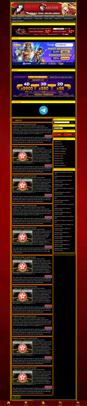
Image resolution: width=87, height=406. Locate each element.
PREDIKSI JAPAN (38, 18)
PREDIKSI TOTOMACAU (49, 16)
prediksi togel (30, 140)
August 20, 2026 (18, 207)
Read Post (48, 136)
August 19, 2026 (18, 229)
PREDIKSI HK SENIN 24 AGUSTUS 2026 (24, 124)
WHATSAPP (26, 405)
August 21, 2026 (18, 177)
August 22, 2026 (18, 148)
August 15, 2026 (18, 340)
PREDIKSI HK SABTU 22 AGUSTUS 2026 (24, 176)
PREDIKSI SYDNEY (38, 16)
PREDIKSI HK (20, 16)
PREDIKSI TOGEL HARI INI (17, 21)
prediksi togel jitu (39, 142)
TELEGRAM (78, 405)
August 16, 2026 (18, 318)
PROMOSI (60, 405)
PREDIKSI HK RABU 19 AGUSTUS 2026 (24, 257)
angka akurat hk (19, 137)
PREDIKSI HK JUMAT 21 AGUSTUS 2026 (25, 205)
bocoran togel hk (33, 139)
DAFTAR (43, 405)
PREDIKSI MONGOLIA (68, 18)
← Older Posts (15, 397)
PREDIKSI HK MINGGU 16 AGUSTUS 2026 (25, 338)
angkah (20, 139)
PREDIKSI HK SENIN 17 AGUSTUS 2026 (24, 316)
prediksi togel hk (31, 142)
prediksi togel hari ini (21, 142)
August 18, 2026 (18, 258)
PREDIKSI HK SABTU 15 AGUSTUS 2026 (24, 368)
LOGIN (59, 134)
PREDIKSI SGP (28, 16)
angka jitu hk (38, 137)
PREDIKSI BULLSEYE (28, 18)
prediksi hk (23, 140)
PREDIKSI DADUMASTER (17, 1)
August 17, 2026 (18, 288)
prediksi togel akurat (39, 140)
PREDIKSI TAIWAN (48, 18)
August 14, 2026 (18, 369)
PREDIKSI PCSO (57, 18)
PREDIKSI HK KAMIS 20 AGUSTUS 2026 (24, 228)
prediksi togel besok (28, 251)
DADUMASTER (41, 139)
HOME (8, 405)
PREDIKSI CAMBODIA (16, 18)
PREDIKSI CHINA (60, 16)
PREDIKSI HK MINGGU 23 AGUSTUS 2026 (25, 146)
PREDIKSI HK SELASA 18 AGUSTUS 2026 (25, 287)
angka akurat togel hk (29, 137)
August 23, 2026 (18, 126)
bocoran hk (25, 139)
